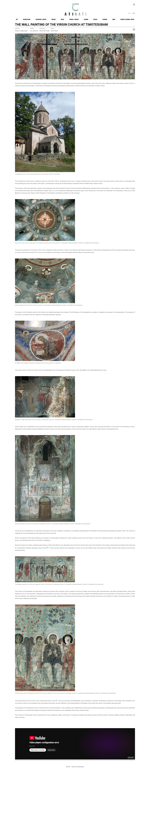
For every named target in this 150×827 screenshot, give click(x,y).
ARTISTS (95, 19)
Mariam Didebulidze (21, 31)
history (53, 19)
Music (62, 19)
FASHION (86, 19)
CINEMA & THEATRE (74, 19)
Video (113, 19)
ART (17, 19)
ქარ (134, 13)
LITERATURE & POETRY (41, 19)
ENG (129, 13)
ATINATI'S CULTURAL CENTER (127, 19)
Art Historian (34, 31)
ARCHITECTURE (26, 19)
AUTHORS (105, 19)
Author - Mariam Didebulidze (75, 767)
